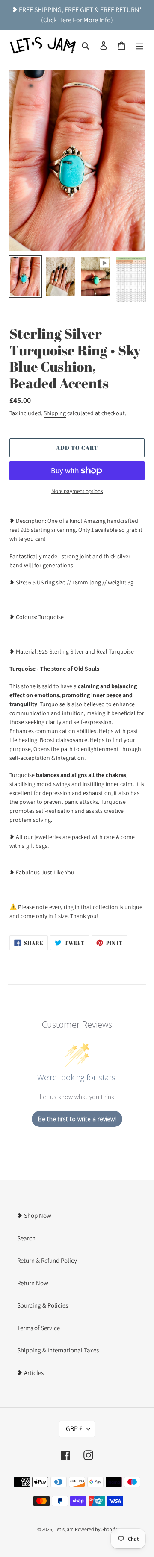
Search (26, 1238)
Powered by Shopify (96, 1529)
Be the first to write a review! (77, 1119)
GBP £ (74, 1428)
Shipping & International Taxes (58, 1350)
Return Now (32, 1283)
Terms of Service (38, 1328)
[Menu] (139, 45)
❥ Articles (30, 1373)
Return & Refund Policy (47, 1260)
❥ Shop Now (34, 1215)
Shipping (55, 413)
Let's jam (64, 1529)
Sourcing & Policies (42, 1305)
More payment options (77, 491)
